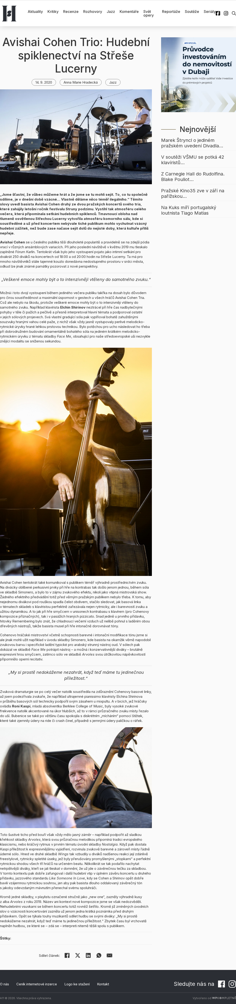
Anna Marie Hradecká (81, 82)
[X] (77, 955)
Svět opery (148, 13)
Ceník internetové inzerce (36, 984)
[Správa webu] (224, 998)
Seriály (210, 11)
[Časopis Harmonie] (9, 13)
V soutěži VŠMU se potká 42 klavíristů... (192, 159)
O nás (4, 984)
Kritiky (53, 11)
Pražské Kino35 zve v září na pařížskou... (192, 193)
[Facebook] (67, 955)
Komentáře (129, 11)
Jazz (111, 11)
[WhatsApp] (98, 955)
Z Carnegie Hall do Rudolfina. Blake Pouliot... (192, 176)
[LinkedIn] (88, 955)
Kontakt (103, 984)
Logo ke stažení (77, 984)
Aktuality (35, 11)
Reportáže (171, 11)
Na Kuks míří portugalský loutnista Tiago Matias (188, 210)
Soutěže (192, 11)
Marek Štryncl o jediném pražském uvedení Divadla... (192, 143)
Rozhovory (92, 11)
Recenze (71, 11)
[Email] (109, 955)
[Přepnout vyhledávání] (234, 13)
